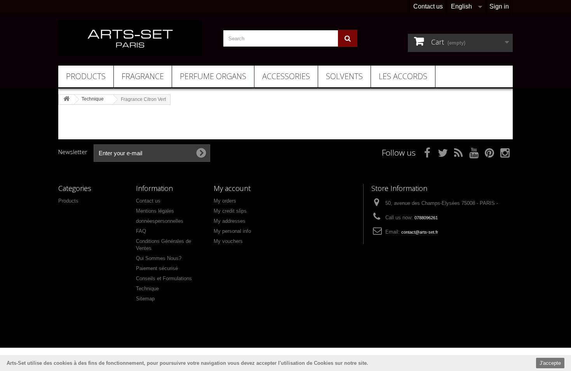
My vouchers (228, 241)
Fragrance (143, 76)
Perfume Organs (213, 76)
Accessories (286, 76)
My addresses (229, 221)
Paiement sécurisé (157, 268)
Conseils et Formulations (164, 278)
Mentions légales (155, 211)
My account (232, 188)
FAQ (141, 231)
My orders (225, 201)
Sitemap (145, 299)
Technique (147, 288)
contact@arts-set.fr (419, 232)
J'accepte (550, 363)
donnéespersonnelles (159, 221)
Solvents (344, 76)
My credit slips (230, 211)
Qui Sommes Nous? (158, 258)
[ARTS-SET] (130, 38)
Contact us (428, 6)
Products (86, 76)
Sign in (499, 6)
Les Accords (403, 76)
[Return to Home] (66, 99)
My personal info (232, 231)
